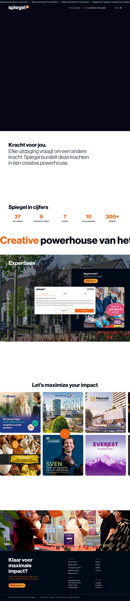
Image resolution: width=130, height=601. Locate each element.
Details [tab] (65, 293)
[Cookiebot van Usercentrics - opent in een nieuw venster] (88, 289)
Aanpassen (64, 310)
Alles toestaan (84, 310)
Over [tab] (85, 293)
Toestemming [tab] (44, 293)
